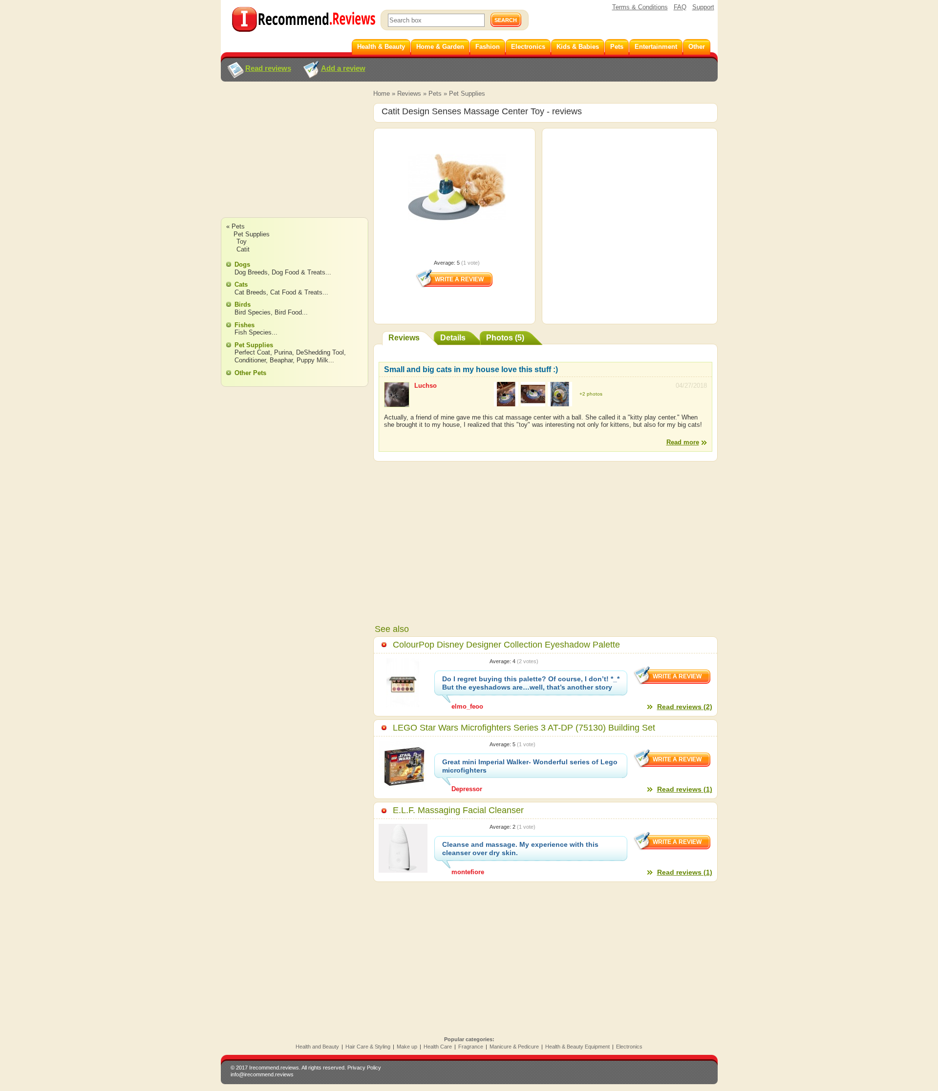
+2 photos (590, 394)
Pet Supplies (467, 93)
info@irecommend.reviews (262, 1074)
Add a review (343, 68)
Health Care (438, 1046)
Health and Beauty (317, 1046)
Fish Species (253, 332)
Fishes (244, 325)
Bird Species (252, 312)
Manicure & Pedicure (514, 1046)
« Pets (235, 226)
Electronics (629, 1046)
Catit (243, 249)
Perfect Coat (252, 352)
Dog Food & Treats (298, 272)
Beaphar (281, 360)
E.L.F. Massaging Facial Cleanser (458, 810)
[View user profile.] (396, 402)
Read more (682, 442)
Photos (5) (505, 338)
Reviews (409, 93)
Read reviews (268, 68)
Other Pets (250, 373)
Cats (241, 284)
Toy (241, 241)
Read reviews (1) (684, 789)
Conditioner (250, 360)
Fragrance (470, 1046)
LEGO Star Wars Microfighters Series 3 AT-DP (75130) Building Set (524, 728)
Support (703, 7)
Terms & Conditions (640, 7)
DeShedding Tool (320, 352)
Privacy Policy (364, 1067)
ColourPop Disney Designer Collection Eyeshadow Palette (506, 645)
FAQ (680, 7)
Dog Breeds (251, 272)
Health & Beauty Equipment (577, 1046)
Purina (283, 352)
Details (453, 338)
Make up (407, 1046)
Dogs (242, 264)
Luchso (425, 385)
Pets (435, 93)
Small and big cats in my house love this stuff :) (471, 369)
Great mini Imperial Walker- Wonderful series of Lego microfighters (530, 766)
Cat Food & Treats (296, 292)
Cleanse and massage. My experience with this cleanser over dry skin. (520, 848)
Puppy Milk (312, 360)
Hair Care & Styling (367, 1046)
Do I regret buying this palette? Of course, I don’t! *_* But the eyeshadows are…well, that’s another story (530, 683)
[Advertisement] (294, 158)
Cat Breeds (250, 292)
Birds (242, 304)
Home (381, 93)
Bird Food (288, 312)
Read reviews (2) (684, 707)
